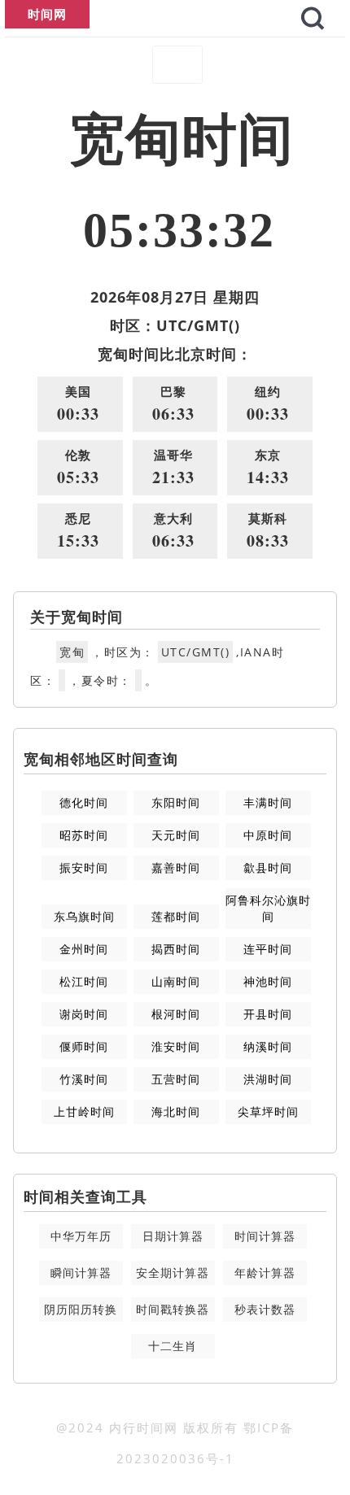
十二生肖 (172, 1345)
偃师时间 (83, 1046)
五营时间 (175, 1079)
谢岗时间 (83, 1014)
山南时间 (175, 981)
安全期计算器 (172, 1272)
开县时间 (267, 1014)
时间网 (47, 14)
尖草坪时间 (268, 1111)
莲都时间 (175, 916)
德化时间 (83, 802)
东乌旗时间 (84, 916)
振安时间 (83, 867)
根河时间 (175, 1014)
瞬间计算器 (81, 1272)
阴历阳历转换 (80, 1309)
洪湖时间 (267, 1079)
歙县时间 (267, 867)
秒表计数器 (264, 1309)
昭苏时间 (83, 835)
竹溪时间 (83, 1079)
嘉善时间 (175, 867)
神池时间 (267, 981)
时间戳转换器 (172, 1309)
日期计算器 (172, 1236)
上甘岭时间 (84, 1111)
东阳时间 (175, 802)
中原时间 (267, 835)
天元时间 (175, 835)
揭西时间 (175, 949)
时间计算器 (264, 1236)
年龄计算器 (264, 1272)
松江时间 (83, 981)
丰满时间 (267, 802)
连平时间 (267, 949)
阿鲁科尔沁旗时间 (268, 908)
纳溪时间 (267, 1046)
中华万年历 (81, 1236)
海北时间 (175, 1111)
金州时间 (83, 949)
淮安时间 (175, 1046)
